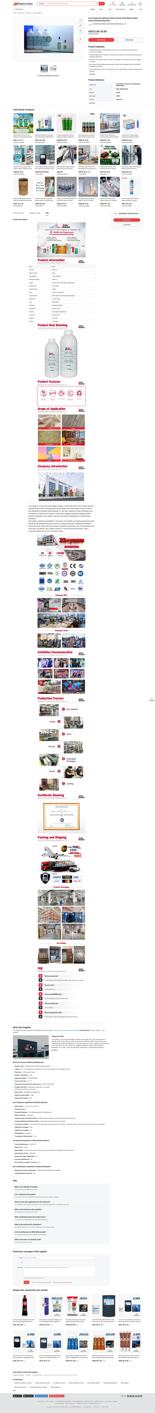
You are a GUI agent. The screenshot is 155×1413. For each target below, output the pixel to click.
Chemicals (21, 13)
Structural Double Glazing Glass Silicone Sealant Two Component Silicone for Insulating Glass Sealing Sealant (50, 1357)
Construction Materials (32, 1106)
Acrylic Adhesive (37, 13)
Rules (140, 9)
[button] (96, 3)
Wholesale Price (88, 1401)
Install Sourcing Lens (57, 1396)
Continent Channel (98, 1401)
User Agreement (87, 1407)
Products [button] (42, 4)
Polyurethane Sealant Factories (23, 1383)
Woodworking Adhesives (110, 1383)
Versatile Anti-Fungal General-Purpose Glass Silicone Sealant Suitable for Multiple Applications (131, 136)
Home (14, 13)
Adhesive (28, 13)
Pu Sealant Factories (59, 1383)
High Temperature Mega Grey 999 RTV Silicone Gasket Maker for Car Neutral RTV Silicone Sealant (77, 1357)
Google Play (28, 1396)
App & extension (120, 9)
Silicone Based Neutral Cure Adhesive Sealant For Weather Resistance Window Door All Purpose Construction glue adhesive (108, 200)
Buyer (101, 9)
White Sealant (125, 1383)
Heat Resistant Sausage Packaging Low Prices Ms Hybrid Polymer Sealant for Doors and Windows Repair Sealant (50, 1321)
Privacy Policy (105, 1407)
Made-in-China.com (70, 1403)
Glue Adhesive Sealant (93, 1383)
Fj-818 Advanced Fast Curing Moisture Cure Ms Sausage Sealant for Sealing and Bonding (23, 136)
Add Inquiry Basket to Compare (49, 75)
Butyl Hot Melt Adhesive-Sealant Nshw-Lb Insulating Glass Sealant (22, 199)
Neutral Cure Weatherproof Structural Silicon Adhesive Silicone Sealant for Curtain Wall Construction (109, 136)
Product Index (108, 1401)
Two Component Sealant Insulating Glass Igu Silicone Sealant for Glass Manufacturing (45, 168)
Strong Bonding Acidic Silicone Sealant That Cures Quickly (86, 199)
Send (26, 1282)
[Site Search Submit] (102, 3)
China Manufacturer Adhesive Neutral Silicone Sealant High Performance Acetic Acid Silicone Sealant (87, 136)
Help (110, 9)
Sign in (140, 5)
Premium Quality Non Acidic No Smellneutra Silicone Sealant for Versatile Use (65, 136)
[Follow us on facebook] (128, 1396)
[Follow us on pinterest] (138, 1396)
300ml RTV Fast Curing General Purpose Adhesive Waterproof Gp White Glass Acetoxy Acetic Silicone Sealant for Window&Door (23, 168)
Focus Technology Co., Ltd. (65, 1407)
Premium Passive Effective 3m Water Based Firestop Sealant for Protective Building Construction (87, 168)
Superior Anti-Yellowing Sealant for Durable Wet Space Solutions (66, 199)
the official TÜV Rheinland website (65, 1030)
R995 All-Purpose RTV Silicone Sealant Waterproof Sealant (130, 199)
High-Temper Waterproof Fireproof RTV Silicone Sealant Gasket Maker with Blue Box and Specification (103, 1357)
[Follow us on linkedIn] (141, 1396)
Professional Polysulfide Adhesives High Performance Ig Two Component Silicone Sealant (103, 1321)
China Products (50, 1401)
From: (21, 1258)
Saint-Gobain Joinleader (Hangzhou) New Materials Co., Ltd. (109, 24)
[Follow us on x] (131, 1396)
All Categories (19, 9)
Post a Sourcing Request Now (62, 1282)
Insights (115, 1401)
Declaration (96, 1407)
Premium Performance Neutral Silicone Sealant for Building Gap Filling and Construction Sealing (44, 200)
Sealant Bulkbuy (55, 1387)
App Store (17, 1396)
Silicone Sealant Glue (20, 1387)
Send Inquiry (101, 40)
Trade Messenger (41, 1396)
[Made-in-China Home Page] (22, 4)
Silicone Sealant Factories (43, 1383)
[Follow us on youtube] (136, 1396)
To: (22, 1262)
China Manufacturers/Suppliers (63, 1401)
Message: (20, 1267)
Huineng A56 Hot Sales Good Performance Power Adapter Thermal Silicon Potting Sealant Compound (108, 168)
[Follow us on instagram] (133, 1396)
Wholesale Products (77, 1401)
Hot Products (41, 1401)
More (14, 1390)
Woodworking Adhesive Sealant (38, 1387)
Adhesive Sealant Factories (76, 1383)
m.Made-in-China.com (81, 1403)
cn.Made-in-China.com (94, 1403)
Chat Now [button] (130, 40)
